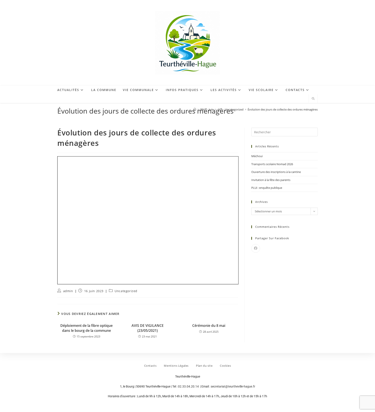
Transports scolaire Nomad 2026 (272, 164)
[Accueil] (194, 109)
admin (68, 291)
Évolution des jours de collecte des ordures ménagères (283, 109)
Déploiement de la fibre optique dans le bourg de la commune (86, 328)
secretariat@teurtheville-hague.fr (233, 386)
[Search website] (313, 98)
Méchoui (257, 156)
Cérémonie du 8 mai (208, 325)
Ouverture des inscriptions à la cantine (276, 172)
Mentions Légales (176, 366)
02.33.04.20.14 (188, 386)
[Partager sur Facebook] (255, 248)
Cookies (225, 366)
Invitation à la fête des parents (270, 180)
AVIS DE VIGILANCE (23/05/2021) (148, 328)
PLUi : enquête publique (266, 188)
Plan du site (204, 366)
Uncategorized (126, 291)
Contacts (150, 366)
